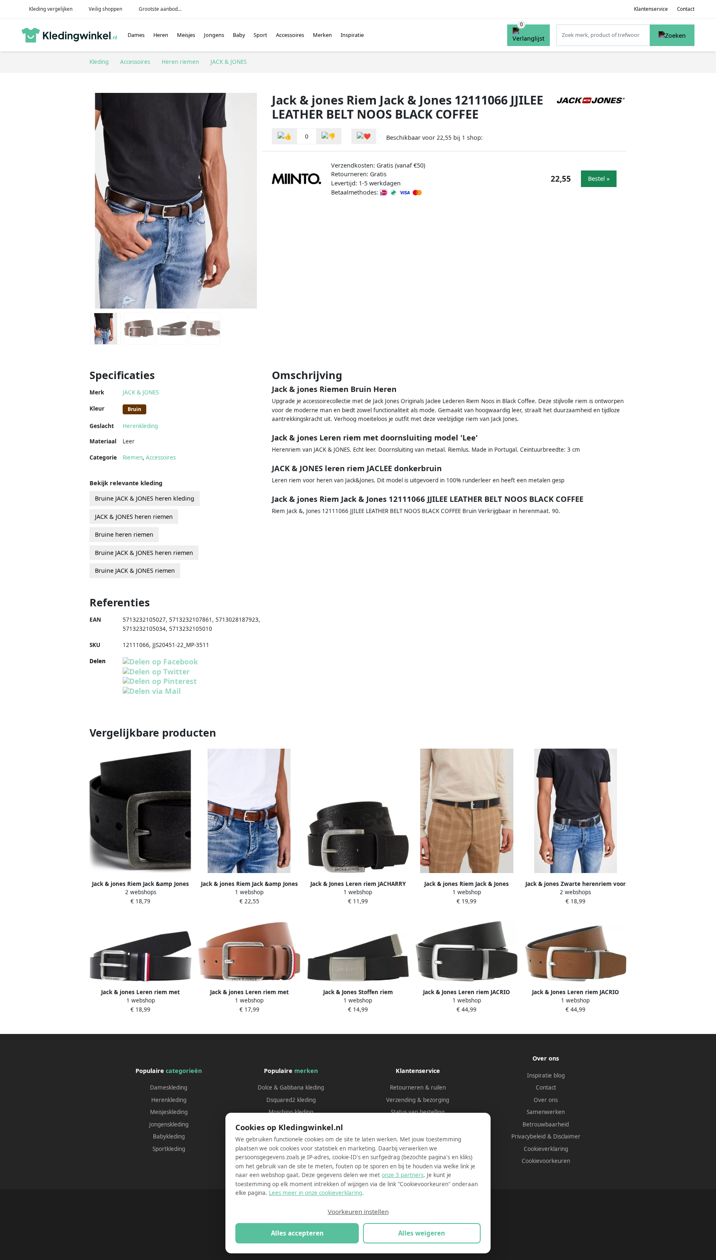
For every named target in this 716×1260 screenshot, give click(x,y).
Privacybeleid (528, 1136)
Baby (239, 35)
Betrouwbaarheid (545, 1124)
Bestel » (599, 178)
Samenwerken (546, 1112)
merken (306, 1071)
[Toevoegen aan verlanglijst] (363, 136)
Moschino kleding (290, 1112)
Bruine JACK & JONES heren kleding (144, 498)
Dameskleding (168, 1087)
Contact (685, 9)
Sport (260, 35)
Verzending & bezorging (417, 1100)
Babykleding (169, 1136)
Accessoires (290, 35)
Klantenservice (651, 9)
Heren (160, 35)
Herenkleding (140, 426)
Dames (136, 35)
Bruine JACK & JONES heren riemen (144, 553)
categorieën (184, 1071)
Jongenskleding (169, 1124)
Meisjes (186, 35)
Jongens (214, 35)
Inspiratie (352, 35)
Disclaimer (567, 1136)
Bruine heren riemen (124, 534)
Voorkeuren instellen (358, 1211)
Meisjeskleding (169, 1112)
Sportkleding (168, 1149)
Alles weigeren (421, 1233)
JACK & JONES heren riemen (134, 517)
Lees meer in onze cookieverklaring (315, 1193)
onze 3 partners (402, 1175)
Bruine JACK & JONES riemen (135, 570)
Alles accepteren (297, 1233)
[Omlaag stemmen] (328, 136)
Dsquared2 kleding (291, 1100)
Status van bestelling (418, 1112)
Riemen (133, 457)
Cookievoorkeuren (546, 1161)
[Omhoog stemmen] (284, 136)
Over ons (546, 1100)
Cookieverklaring (546, 1149)
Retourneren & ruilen (418, 1087)
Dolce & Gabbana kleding (291, 1087)
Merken (322, 35)
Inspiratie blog (546, 1075)
